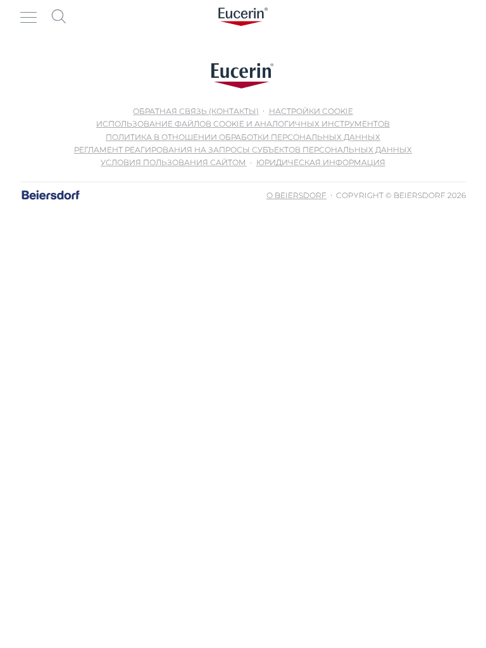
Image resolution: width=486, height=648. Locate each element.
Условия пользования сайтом (173, 162)
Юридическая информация (320, 162)
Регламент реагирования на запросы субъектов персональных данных (243, 149)
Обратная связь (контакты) (196, 111)
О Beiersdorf (296, 195)
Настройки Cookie (311, 111)
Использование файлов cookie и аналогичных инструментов (243, 123)
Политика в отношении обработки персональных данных (243, 137)
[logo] (243, 17)
